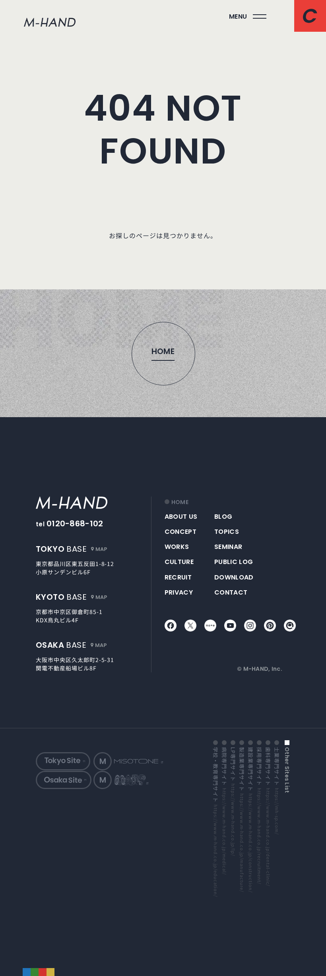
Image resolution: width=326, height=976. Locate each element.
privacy (179, 592)
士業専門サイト (276, 791)
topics (226, 531)
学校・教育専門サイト (215, 822)
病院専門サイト (224, 810)
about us (181, 516)
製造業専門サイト (241, 819)
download (234, 577)
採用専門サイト (259, 815)
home (179, 502)
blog (223, 516)
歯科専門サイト (268, 816)
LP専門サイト (233, 801)
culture (179, 562)
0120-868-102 (75, 523)
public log (233, 562)
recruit (178, 577)
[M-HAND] (91, 503)
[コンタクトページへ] (310, 16)
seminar (228, 547)
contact (230, 592)
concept (180, 531)
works (177, 547)
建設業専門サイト (250, 819)
